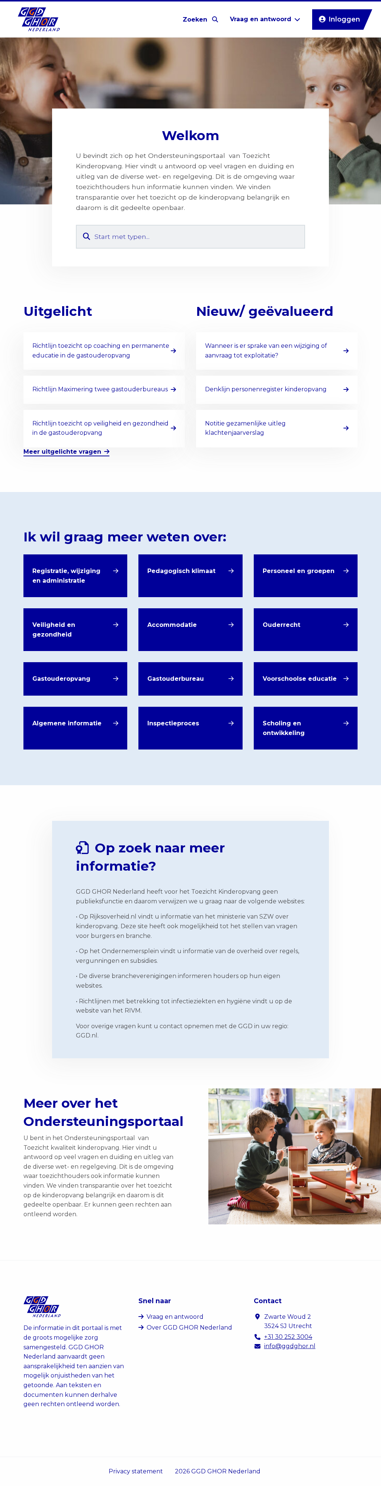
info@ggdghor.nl (290, 1346)
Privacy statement (136, 1471)
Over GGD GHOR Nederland (189, 1327)
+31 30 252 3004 (288, 1336)
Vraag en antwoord (175, 1316)
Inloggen (344, 19)
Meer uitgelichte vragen (62, 452)
